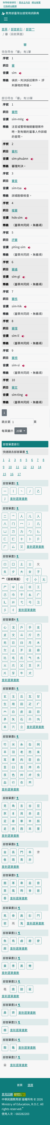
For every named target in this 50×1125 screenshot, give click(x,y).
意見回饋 (7, 1094)
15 (4, 474)
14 (39, 467)
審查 (15, 181)
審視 (15, 358)
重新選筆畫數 (19, 498)
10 (10, 467)
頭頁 (30, 1085)
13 (32, 467)
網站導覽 (36, 2)
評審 (15, 240)
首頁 (5, 29)
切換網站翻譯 (10, 6)
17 (19, 474)
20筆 (19, 431)
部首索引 (16, 29)
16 (11, 474)
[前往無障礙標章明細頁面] (19, 1094)
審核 (15, 299)
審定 (15, 387)
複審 (15, 210)
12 (25, 467)
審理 (15, 328)
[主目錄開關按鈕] (6, 19)
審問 (15, 112)
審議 (15, 269)
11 (17, 467)
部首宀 (30, 29)
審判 (15, 151)
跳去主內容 (24, 2)
